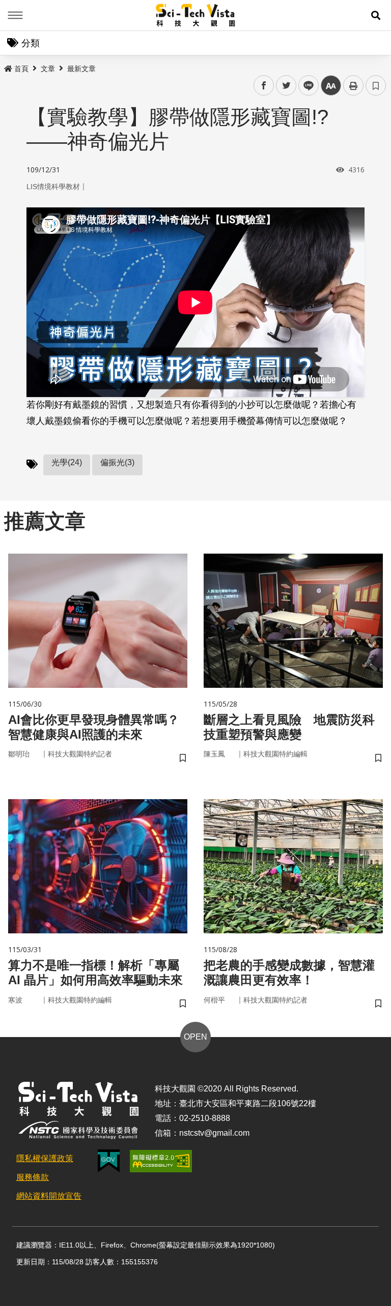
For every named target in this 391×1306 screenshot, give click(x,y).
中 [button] (331, 85)
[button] (375, 15)
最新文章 (81, 69)
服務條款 (32, 1177)
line (305, 85)
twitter (286, 85)
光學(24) (66, 462)
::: (7, 67)
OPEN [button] (195, 1036)
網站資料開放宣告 (48, 1196)
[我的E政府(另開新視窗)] (109, 1160)
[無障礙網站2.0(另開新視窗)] (161, 1161)
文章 (48, 69)
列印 (353, 85)
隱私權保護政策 (44, 1158)
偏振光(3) (117, 462)
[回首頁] (195, 15)
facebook (264, 85)
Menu (15, 15)
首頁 (21, 69)
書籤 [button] (376, 85)
